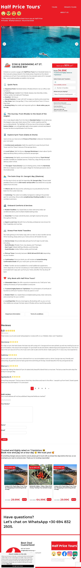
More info (9, 563)
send (4, 439)
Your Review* (5, 404)
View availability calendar (60, 84)
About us (64, 12)
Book (24, 499)
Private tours (70, 7)
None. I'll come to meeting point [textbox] (64, 94)
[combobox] (65, 94)
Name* (3, 425)
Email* (3, 430)
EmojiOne (62, 560)
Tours (54, 7)
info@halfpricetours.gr (28, 550)
